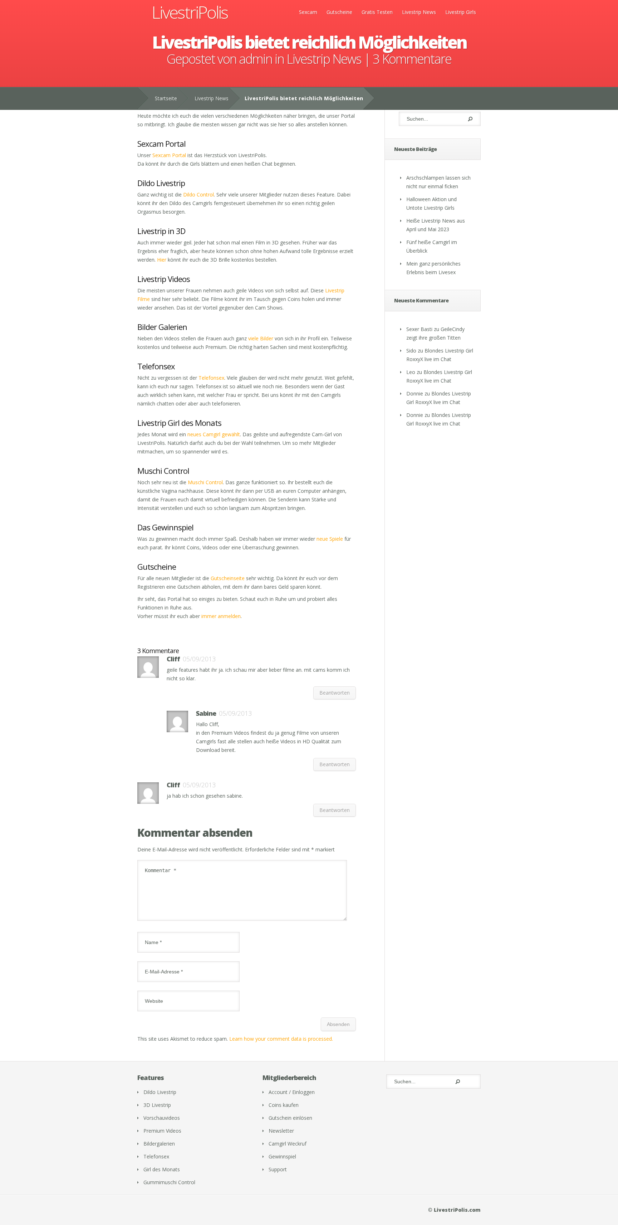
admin (255, 59)
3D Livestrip (157, 1105)
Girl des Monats (161, 1169)
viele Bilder (260, 338)
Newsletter (281, 1130)
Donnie (414, 393)
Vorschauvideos (161, 1117)
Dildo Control (198, 194)
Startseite (166, 98)
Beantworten (334, 692)
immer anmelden (221, 616)
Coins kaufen (284, 1105)
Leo (410, 372)
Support (278, 1169)
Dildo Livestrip (159, 1092)
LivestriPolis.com (457, 1209)
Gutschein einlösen (290, 1117)
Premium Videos (162, 1130)
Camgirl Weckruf (287, 1143)
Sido (411, 350)
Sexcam (308, 12)
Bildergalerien (159, 1143)
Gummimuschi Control (169, 1182)
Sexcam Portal (169, 155)
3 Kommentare (412, 59)
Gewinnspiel (282, 1156)
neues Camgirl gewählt (213, 434)
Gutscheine (339, 12)
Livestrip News (419, 12)
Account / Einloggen (292, 1092)
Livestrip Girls (460, 12)
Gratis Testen (377, 12)
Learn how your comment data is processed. (281, 1038)
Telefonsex (211, 377)
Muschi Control (205, 482)
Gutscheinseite (228, 578)
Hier (161, 259)
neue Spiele (330, 538)
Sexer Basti (419, 329)
